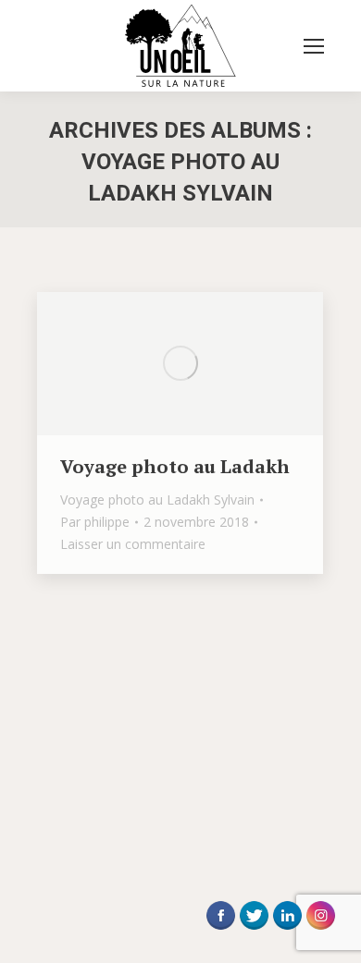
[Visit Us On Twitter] (253, 928)
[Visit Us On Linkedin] (287, 928)
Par (95, 521)
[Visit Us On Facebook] (220, 928)
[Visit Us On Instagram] (320, 928)
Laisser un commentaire (132, 544)
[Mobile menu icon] (314, 46)
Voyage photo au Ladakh (175, 466)
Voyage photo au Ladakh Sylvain (157, 499)
